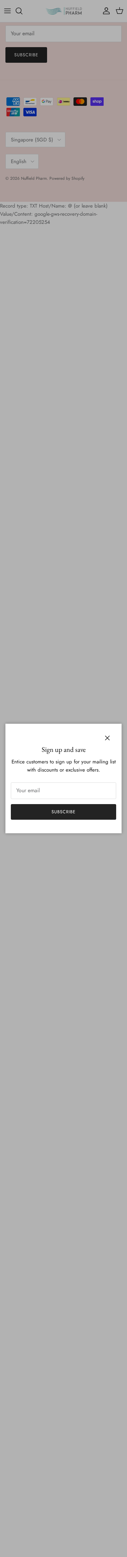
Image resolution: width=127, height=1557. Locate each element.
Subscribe (63, 812)
